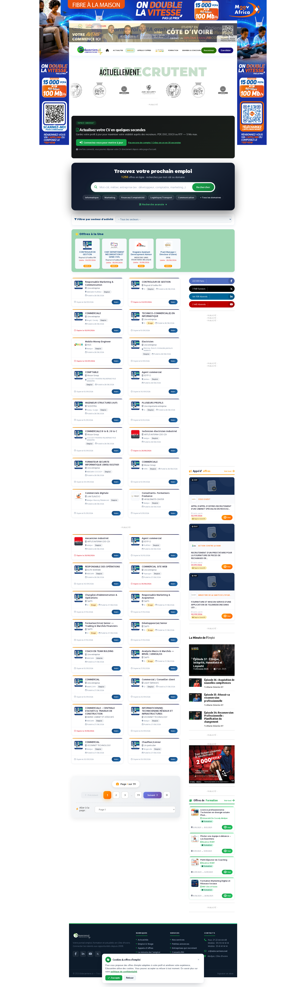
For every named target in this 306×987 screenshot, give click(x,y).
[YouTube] (90, 954)
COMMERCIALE (93, 313)
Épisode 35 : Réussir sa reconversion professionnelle (217, 697)
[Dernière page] (166, 795)
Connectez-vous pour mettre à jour (103, 142)
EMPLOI (130, 50)
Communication (186, 197)
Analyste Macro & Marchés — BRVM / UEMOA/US (158, 652)
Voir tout (227, 471)
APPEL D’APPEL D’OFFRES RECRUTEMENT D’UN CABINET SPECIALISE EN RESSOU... (211, 507)
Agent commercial (152, 372)
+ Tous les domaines (210, 197)
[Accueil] (107, 50)
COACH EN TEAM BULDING (99, 651)
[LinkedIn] (83, 954)
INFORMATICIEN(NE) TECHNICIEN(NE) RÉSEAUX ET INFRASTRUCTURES (157, 711)
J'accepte (115, 978)
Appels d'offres (145, 948)
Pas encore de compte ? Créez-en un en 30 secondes (154, 142)
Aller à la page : (84, 809)
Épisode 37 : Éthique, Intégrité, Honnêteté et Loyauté (207, 662)
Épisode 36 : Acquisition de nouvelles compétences (219, 681)
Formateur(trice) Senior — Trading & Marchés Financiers (101, 624)
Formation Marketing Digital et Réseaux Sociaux (215, 882)
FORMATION (173, 50)
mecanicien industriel (97, 538)
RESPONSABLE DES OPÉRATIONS (102, 566)
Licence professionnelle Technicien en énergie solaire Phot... (215, 812)
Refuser (130, 978)
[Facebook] (76, 954)
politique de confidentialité (124, 971)
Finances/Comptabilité (132, 197)
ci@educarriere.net (217, 951)
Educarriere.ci (86, 973)
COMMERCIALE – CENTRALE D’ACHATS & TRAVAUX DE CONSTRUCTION (100, 711)
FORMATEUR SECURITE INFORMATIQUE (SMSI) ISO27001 (102, 463)
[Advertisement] (213, 341)
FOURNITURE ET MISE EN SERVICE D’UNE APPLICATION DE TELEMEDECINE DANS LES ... (211, 605)
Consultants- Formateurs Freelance (155, 494)
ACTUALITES (118, 50)
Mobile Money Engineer (98, 341)
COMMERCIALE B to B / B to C (101, 431)
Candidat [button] (226, 50)
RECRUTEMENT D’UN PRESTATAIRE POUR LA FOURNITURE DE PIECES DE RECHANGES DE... (211, 555)
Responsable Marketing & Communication (99, 283)
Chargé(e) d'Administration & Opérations (101, 596)
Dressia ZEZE (202, 669)
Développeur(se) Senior (154, 623)
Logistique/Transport (161, 197)
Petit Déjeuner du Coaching (213, 859)
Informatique (91, 197)
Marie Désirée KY (215, 687)
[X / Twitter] (98, 954)
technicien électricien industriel (159, 431)
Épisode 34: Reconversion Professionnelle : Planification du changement (218, 717)
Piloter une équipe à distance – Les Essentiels (215, 837)
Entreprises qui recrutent (184, 948)
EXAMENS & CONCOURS (191, 50)
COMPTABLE (91, 372)
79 (138, 795)
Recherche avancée (154, 204)
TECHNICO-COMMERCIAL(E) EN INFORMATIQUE (158, 314)
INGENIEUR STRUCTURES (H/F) (101, 402)
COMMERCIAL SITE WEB (154, 566)
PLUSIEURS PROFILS (152, 402)
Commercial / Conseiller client (158, 679)
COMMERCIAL (92, 679)
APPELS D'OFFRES (144, 50)
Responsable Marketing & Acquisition (156, 596)
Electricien (147, 341)
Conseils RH (178, 952)
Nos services (178, 939)
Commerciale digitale (96, 493)
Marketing (110, 197)
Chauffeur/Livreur (151, 742)
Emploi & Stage (145, 944)
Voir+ (116, 302)
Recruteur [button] (209, 50)
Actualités (143, 939)
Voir (229, 517)
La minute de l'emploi (149, 952)
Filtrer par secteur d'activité (95, 219)
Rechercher (203, 187)
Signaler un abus (225, 973)
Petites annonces (180, 944)
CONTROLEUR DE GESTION (156, 281)
